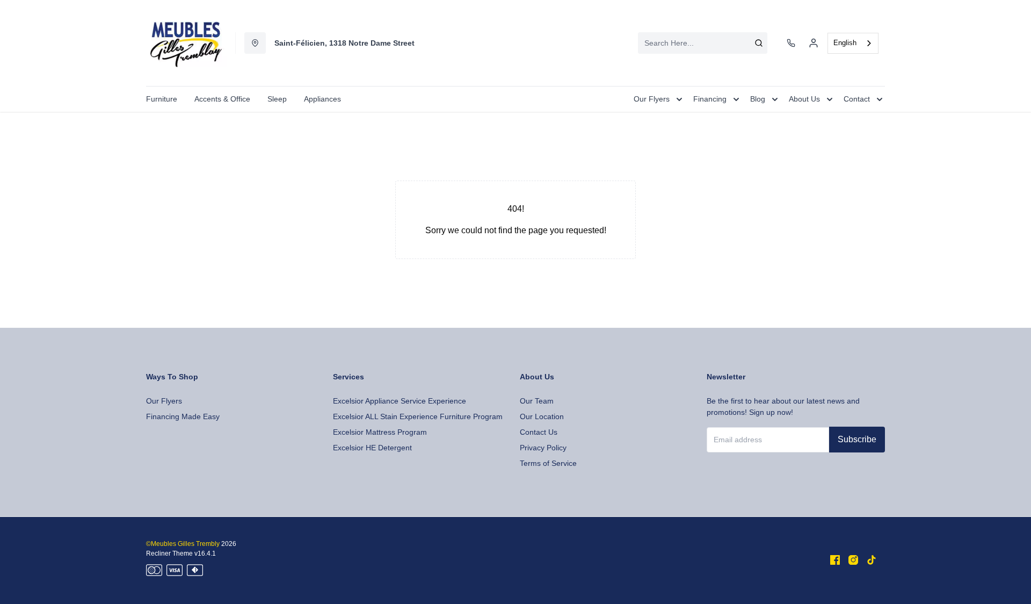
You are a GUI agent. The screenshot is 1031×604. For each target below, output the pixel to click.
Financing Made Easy (183, 416)
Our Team (537, 401)
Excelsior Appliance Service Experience (399, 401)
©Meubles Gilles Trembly (183, 544)
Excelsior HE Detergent (372, 447)
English (844, 43)
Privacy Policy (543, 447)
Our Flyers (164, 401)
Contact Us (538, 432)
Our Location (542, 416)
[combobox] (702, 43)
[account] (813, 43)
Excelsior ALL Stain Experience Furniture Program (418, 416)
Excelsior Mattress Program (380, 432)
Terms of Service (548, 463)
